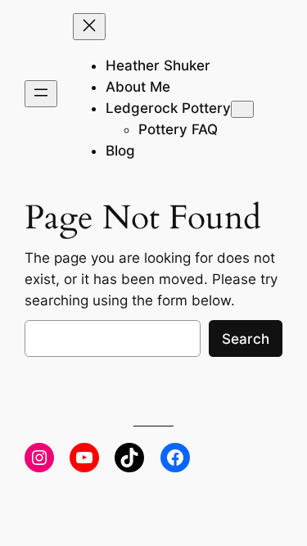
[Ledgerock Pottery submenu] (242, 109)
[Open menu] (41, 93)
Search (245, 339)
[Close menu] (89, 26)
